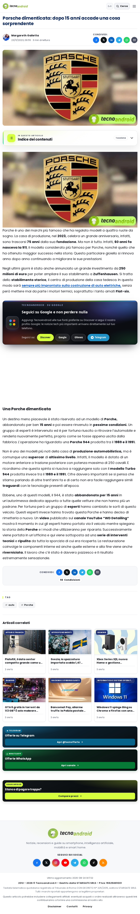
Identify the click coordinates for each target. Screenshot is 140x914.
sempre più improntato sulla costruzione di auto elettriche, (71, 285)
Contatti (72, 906)
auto (11, 605)
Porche (28, 605)
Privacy (87, 906)
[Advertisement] (70, 364)
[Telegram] (119, 40)
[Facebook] (96, 40)
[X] (104, 40)
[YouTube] (65, 863)
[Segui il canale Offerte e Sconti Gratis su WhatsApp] (84, 863)
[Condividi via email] (134, 40)
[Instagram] (56, 863)
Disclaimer (54, 906)
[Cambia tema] (109, 6)
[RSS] (103, 863)
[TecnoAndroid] (18, 6)
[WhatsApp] (127, 40)
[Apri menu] (134, 6)
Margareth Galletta (25, 35)
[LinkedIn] (111, 40)
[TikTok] (94, 863)
